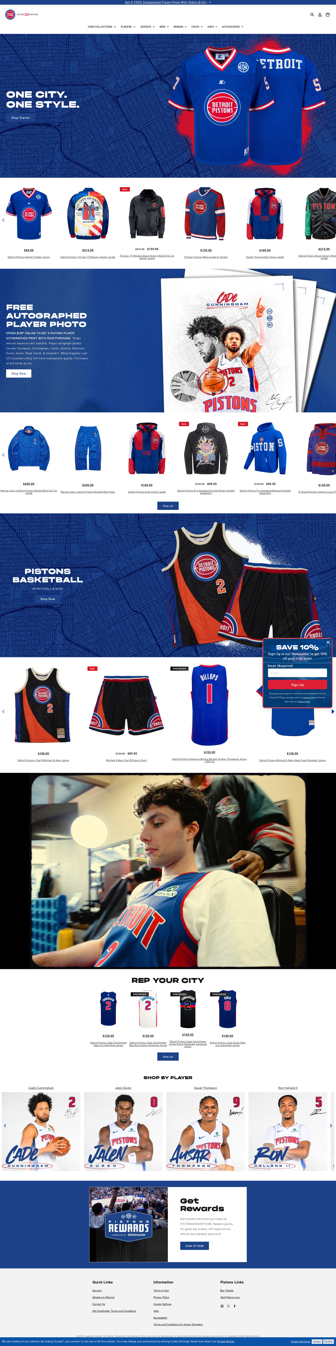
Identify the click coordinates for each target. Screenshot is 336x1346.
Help (156, 1311)
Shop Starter (20, 118)
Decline (328, 1341)
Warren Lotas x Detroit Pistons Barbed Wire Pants (88, 492)
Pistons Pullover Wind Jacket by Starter (206, 257)
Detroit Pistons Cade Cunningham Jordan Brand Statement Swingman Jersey (188, 1044)
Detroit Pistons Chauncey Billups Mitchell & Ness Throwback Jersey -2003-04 (209, 760)
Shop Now (18, 373)
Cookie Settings (162, 1304)
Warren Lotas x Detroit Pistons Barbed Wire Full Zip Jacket (29, 492)
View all (168, 506)
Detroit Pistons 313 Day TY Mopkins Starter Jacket (88, 257)
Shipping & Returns (103, 1297)
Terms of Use (161, 1290)
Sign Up (297, 684)
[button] (101, 26)
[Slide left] (5, 1126)
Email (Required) (280, 665)
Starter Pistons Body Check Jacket (265, 257)
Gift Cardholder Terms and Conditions (114, 1311)
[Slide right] (331, 1126)
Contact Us (98, 1304)
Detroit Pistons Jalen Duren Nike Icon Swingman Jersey (227, 1044)
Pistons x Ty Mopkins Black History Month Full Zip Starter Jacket (147, 257)
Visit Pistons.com (230, 1297)
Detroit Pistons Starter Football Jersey (29, 257)
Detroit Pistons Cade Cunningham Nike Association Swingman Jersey (148, 1044)
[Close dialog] (328, 642)
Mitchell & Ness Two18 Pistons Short (126, 760)
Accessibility (160, 1317)
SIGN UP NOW (195, 1246)
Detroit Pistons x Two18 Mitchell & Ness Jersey (43, 760)
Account (97, 1290)
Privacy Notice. (226, 1341)
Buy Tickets (227, 1290)
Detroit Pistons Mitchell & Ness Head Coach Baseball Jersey (292, 760)
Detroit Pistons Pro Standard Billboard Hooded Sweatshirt (265, 492)
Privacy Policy (161, 1297)
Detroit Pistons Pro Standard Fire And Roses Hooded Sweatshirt (206, 492)
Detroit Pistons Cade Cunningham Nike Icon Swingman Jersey (108, 1044)
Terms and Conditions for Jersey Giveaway (178, 1324)
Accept (317, 1341)
